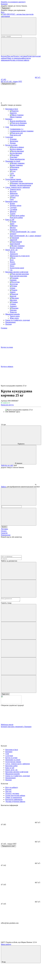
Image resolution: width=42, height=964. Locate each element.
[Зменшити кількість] (18, 496)
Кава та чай (9, 219)
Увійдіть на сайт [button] (7, 465)
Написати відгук (7, 405)
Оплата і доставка (20, 56)
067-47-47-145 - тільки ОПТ (11, 81)
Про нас (10, 56)
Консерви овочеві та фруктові (16, 272)
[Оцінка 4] (18, 666)
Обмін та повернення (14, 58)
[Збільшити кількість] (18, 517)
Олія (7, 127)
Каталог (4, 56)
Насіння (8, 324)
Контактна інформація (13, 799)
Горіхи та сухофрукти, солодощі (17, 320)
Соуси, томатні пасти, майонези (17, 187)
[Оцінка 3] (18, 648)
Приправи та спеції (12, 161)
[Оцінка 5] (18, 684)
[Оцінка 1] (18, 613)
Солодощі (9, 137)
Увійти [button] (3, 487)
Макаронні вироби (12, 314)
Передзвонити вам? (8, 84)
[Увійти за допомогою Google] (18, 588)
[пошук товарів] (18, 26)
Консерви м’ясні (11, 109)
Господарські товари (13, 179)
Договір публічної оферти (19, 60)
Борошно (8, 119)
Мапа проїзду (6, 944)
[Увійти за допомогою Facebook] (18, 571)
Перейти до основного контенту (13, 2)
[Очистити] (18, 46)
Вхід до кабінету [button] (11, 787)
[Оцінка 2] (18, 631)
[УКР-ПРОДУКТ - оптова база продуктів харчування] (11, 703)
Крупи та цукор (11, 145)
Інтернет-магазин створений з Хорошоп (16, 727)
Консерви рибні (11, 201)
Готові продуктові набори (15, 795)
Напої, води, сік (11, 250)
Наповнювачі (10, 322)
